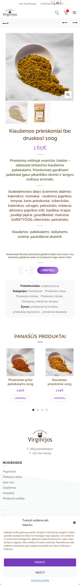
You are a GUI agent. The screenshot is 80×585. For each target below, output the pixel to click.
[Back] (5, 23)
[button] (74, 522)
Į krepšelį (48, 270)
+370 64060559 (27, 3)
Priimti (40, 562)
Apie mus (8, 482)
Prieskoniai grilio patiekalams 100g (20, 382)
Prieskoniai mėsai (55, 291)
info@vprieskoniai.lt (52, 3)
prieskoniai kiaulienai (54, 311)
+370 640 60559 (41, 453)
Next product (74, 23)
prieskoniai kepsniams (26, 311)
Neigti (40, 572)
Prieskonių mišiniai (27, 296)
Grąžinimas (9, 487)
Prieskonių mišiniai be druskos (40, 301)
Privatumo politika (40, 580)
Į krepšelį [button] (20, 398)
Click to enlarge (68, 94)
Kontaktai (8, 493)
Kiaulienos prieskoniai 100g (59, 382)
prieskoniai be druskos (44, 306)
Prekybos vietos (12, 476)
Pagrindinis (9, 471)
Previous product (65, 23)
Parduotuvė (35, 291)
